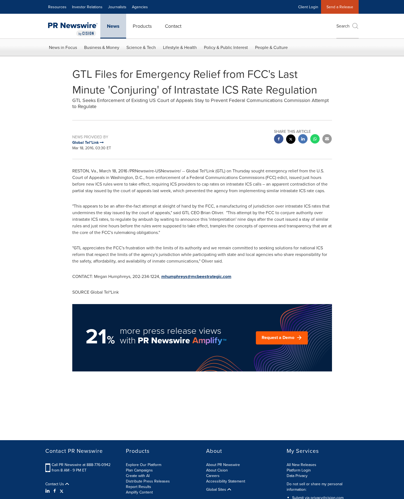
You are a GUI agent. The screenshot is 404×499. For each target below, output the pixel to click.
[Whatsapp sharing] (315, 139)
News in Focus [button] (63, 47)
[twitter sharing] (290, 139)
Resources (57, 7)
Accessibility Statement (225, 481)
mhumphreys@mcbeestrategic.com (196, 276)
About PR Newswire (223, 464)
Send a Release (339, 7)
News (113, 26)
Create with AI (138, 475)
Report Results (138, 486)
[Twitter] (61, 491)
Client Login (308, 7)
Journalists (117, 7)
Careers (213, 475)
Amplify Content (139, 492)
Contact (173, 26)
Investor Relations (87, 7)
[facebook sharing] (278, 139)
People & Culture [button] (271, 47)
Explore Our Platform (143, 464)
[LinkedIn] (48, 491)
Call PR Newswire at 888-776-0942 (81, 464)
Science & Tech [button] (141, 47)
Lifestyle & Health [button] (180, 47)
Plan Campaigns (139, 470)
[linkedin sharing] (303, 139)
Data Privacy (297, 475)
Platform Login (299, 470)
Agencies (140, 7)
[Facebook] (54, 491)
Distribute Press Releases (148, 481)
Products (142, 26)
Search (343, 26)
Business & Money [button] (101, 47)
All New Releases (301, 464)
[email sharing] (327, 139)
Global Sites (216, 489)
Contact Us (55, 484)
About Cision (217, 470)
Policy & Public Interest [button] (226, 47)
